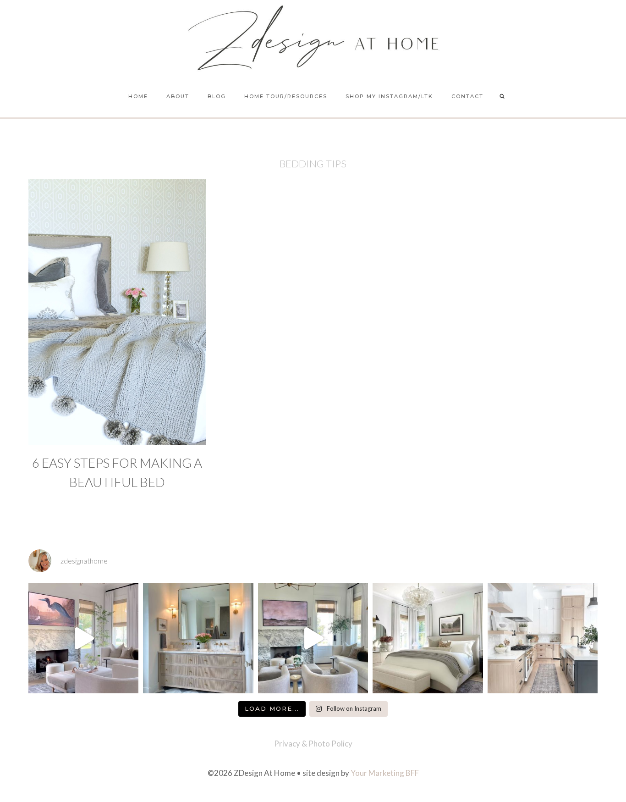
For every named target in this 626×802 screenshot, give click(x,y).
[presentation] (117, 312)
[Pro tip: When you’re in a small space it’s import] (428, 638)
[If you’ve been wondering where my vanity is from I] (198, 638)
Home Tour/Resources (285, 96)
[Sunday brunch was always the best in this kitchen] (543, 638)
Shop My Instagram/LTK (389, 96)
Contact (467, 96)
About (177, 96)
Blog (217, 96)
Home (138, 96)
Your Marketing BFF (385, 773)
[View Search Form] (502, 97)
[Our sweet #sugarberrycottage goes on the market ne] (313, 638)
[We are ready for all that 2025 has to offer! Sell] (83, 638)
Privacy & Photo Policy (313, 743)
